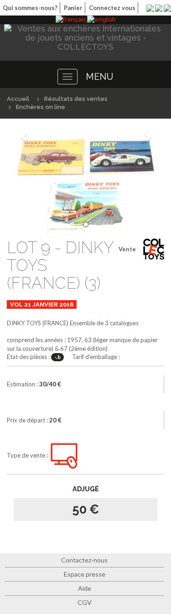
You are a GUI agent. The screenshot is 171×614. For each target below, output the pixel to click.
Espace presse (84, 574)
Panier (73, 7)
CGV (85, 602)
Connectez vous (112, 7)
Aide (84, 588)
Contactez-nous (84, 560)
